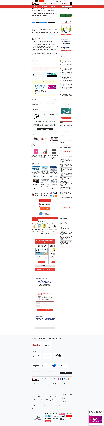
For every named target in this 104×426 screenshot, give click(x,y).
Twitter (47, 126)
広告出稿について (66, 3)
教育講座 (60, 1)
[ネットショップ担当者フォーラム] (35, 380)
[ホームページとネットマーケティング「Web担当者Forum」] (62, 413)
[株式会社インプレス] (37, 417)
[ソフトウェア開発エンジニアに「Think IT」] (55, 413)
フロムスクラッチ (34, 61)
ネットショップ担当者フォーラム (35, 3)
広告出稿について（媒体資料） (47, 383)
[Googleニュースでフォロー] (67, 379)
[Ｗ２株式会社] (54, 365)
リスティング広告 (63, 8)
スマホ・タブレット (40, 399)
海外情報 (41, 8)
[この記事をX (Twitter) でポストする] (50, 74)
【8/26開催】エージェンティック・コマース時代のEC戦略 (40, 23)
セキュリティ (33, 405)
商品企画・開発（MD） (51, 403)
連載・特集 (33, 8)
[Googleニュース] (54, 196)
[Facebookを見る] (60, 379)
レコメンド (57, 399)
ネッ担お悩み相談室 (44, 3)
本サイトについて (35, 383)
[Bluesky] (64, 379)
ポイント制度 (51, 399)
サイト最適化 (33, 399)
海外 (37, 8)
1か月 (70, 58)
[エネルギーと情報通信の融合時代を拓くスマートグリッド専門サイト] (62, 416)
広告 (44, 396)
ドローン (58, 1)
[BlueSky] (51, 196)
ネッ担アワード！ (50, 3)
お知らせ (63, 395)
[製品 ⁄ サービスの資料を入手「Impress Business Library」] (48, 419)
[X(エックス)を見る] (62, 379)
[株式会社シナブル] (64, 365)
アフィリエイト (68, 8)
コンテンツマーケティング (57, 8)
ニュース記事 (70, 394)
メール (32, 396)
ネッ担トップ (33, 10)
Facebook (43, 126)
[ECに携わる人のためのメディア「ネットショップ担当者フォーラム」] (69, 416)
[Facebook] (54, 193)
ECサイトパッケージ (52, 405)
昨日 (62, 58)
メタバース (49, 8)
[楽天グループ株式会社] (36, 345)
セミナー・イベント (64, 394)
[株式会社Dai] (47, 356)
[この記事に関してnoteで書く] (54, 74)
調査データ (63, 398)
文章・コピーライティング (52, 401)
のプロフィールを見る (45, 129)
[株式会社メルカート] (45, 365)
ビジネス (48, 219)
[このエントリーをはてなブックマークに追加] (52, 74)
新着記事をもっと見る (67, 151)
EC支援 (62, 1)
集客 (51, 8)
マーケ (41, 219)
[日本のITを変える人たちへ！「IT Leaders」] (55, 416)
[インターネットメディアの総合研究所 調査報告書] (69, 413)
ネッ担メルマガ (55, 3)
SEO (56, 394)
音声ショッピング (52, 396)
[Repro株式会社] (36, 365)
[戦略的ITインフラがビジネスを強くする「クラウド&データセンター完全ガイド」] (48, 413)
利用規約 (64, 383)
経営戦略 (54, 219)
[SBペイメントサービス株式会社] (47, 345)
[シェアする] (48, 74)
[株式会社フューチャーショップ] (36, 356)
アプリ (56, 396)
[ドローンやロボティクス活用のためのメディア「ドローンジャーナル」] (62, 419)
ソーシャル (39, 396)
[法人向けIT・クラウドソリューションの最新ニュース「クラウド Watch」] (48, 416)
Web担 (46, 195)
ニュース (36, 10)
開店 (44, 405)
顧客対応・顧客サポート (40, 403)
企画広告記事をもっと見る (67, 207)
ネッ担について (61, 3)
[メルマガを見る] (58, 379)
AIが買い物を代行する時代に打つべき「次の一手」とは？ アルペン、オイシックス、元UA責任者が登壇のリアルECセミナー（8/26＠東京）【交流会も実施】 (95, 412)
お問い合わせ (54, 383)
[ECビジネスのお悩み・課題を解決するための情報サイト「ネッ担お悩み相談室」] (48, 421)
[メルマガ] (51, 193)
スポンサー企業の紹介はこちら (66, 372)
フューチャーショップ (35, 60)
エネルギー (56, 1)
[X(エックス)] (56, 193)
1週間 (66, 58)
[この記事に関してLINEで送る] (56, 74)
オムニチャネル (39, 405)
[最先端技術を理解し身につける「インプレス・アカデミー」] (69, 419)
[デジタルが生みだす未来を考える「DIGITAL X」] (55, 419)
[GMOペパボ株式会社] (58, 356)
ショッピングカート (58, 405)
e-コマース (35, 219)
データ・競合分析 (46, 399)
